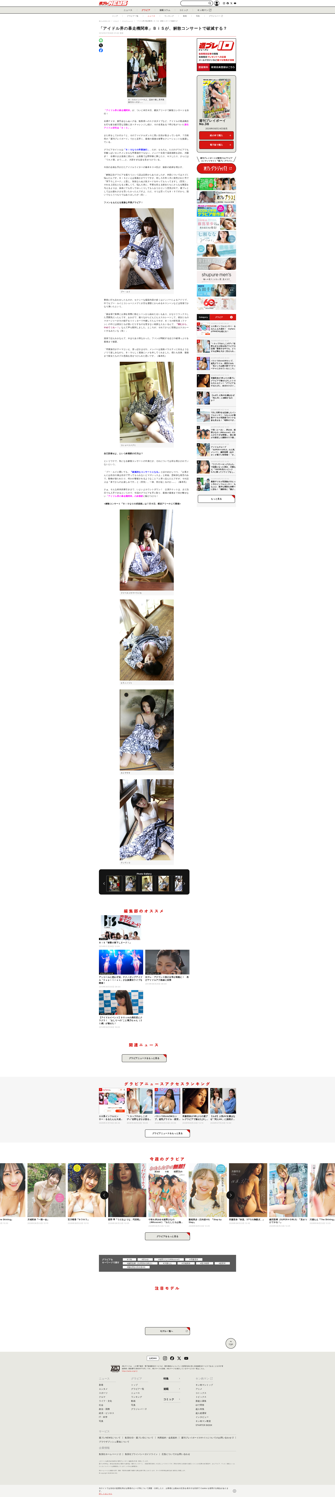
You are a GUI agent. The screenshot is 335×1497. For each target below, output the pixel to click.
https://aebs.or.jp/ (130, 1371)
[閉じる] (234, 1491)
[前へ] (104, 883)
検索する (210, 3)
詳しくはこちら (105, 1494)
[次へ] (184, 883)
